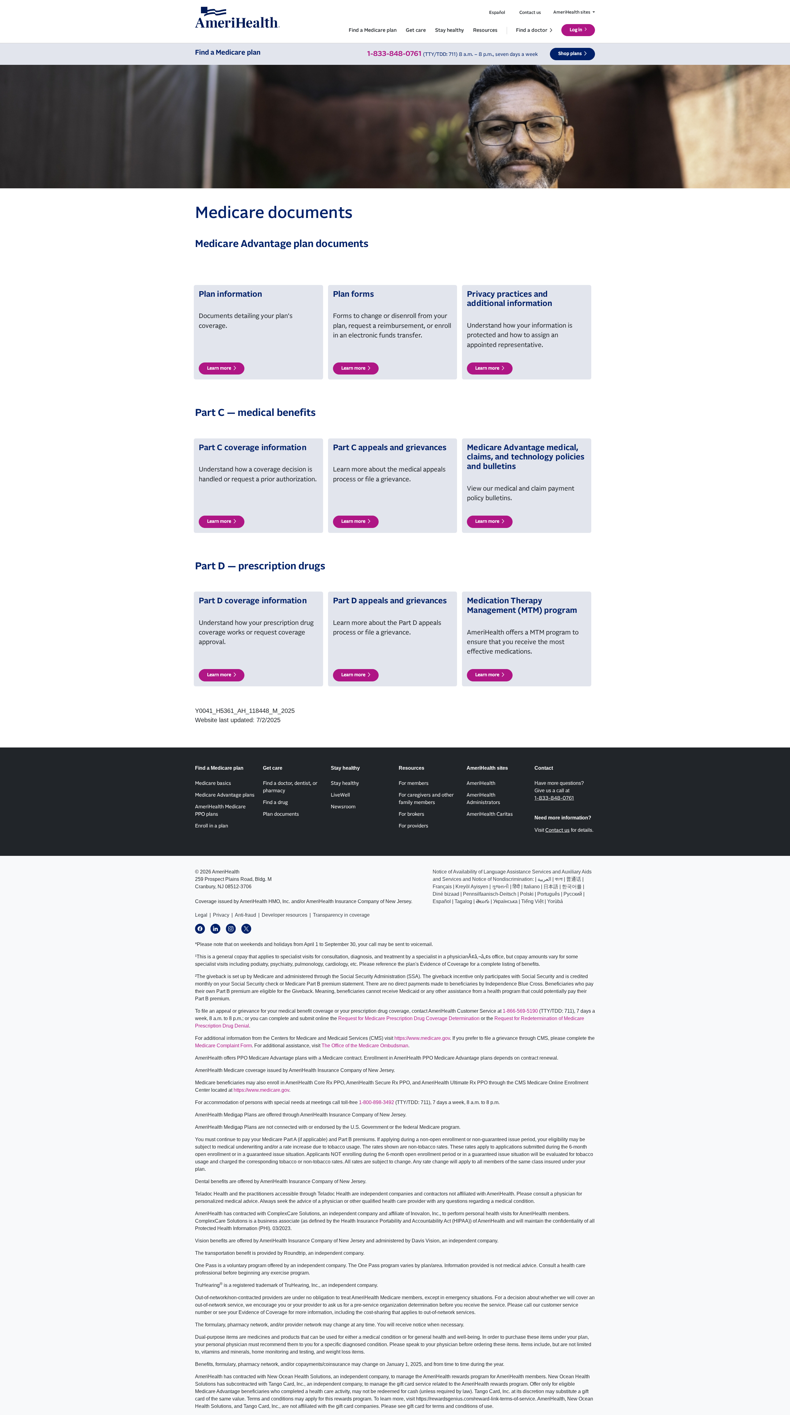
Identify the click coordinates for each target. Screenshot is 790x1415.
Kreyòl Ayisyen (471, 886)
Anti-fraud (245, 915)
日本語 (550, 886)
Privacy (221, 915)
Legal (201, 915)
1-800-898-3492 (376, 1102)
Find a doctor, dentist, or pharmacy (290, 787)
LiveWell (340, 795)
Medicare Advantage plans (225, 795)
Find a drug (275, 802)
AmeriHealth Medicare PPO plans (220, 810)
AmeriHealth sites (572, 12)
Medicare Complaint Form (223, 1045)
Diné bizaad (446, 894)
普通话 (573, 879)
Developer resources (284, 915)
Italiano (532, 886)
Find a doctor (531, 30)
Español (497, 12)
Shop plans (570, 54)
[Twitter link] (246, 929)
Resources (485, 30)
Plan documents (281, 814)
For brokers (411, 814)
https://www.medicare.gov (422, 1038)
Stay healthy (449, 30)
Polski (527, 894)
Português (548, 894)
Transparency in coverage (341, 915)
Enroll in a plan (211, 825)
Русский (572, 894)
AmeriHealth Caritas (490, 814)
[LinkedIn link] (215, 929)
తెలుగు (482, 901)
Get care (416, 30)
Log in (576, 30)
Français (442, 886)
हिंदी (516, 886)
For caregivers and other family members (426, 799)
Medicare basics (213, 783)
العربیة (544, 879)
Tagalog (463, 901)
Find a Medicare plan (373, 30)
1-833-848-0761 (394, 54)
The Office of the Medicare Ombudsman (365, 1045)
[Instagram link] (231, 929)
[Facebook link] (200, 929)
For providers (413, 825)
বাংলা (559, 879)
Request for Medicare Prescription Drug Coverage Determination (409, 1018)
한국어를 (572, 886)
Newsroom (343, 806)
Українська (505, 901)
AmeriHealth (481, 783)
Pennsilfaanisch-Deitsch (489, 894)
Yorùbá (555, 901)
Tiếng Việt (532, 901)
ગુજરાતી (500, 886)
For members (414, 783)
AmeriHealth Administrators (483, 799)
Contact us (530, 12)
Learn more (219, 368)
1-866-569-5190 (520, 1011)
